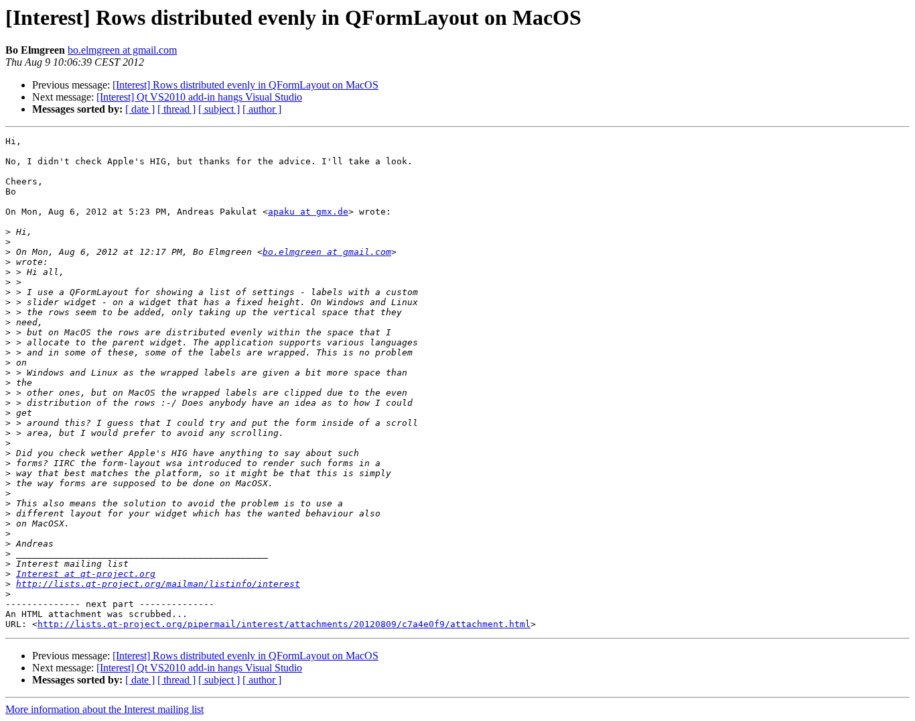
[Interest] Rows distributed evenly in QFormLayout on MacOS (245, 85)
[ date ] (140, 109)
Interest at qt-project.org (85, 574)
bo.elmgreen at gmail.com (122, 50)
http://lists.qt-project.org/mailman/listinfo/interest (158, 584)
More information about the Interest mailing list (104, 709)
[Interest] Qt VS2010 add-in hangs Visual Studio (199, 97)
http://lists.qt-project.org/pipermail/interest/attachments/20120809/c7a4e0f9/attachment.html (284, 624)
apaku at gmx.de (308, 212)
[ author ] (261, 109)
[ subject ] (219, 109)
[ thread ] (176, 109)
